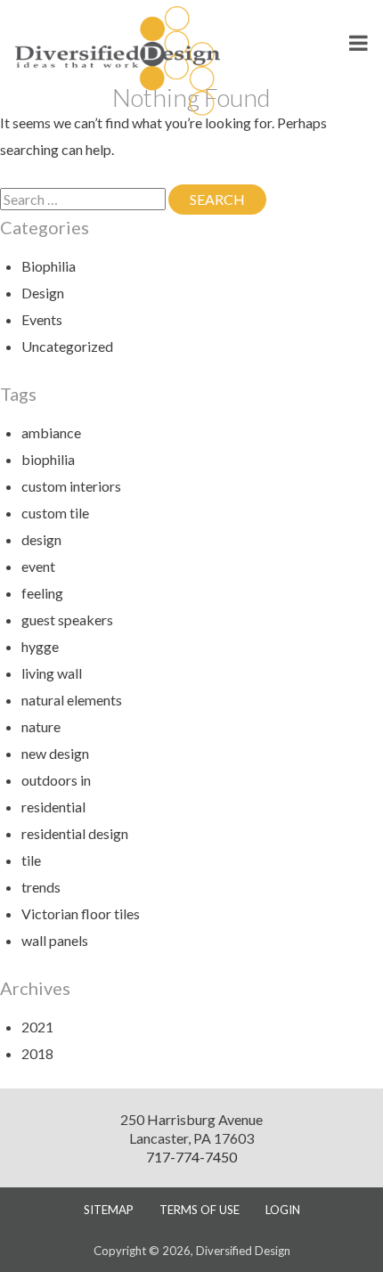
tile (31, 860)
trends (41, 886)
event (38, 566)
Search (228, 199)
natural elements (71, 699)
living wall (51, 673)
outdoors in (56, 779)
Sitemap (109, 1210)
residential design (74, 833)
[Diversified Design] (117, 59)
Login (282, 1210)
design (41, 539)
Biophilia (48, 265)
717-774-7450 (191, 1156)
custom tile (55, 512)
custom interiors (71, 485)
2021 (37, 1026)
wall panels (54, 940)
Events (41, 319)
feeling (42, 592)
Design (42, 292)
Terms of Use (199, 1210)
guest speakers (67, 619)
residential (53, 806)
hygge (40, 646)
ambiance (51, 432)
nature (41, 726)
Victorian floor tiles (80, 913)
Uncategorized (67, 346)
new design (55, 753)
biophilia (48, 459)
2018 (37, 1053)
